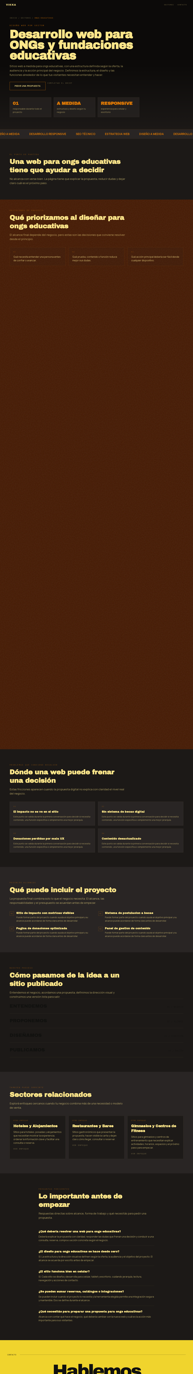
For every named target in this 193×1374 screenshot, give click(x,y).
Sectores (169, 5)
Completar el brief (59, 83)
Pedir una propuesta (28, 86)
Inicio (13, 18)
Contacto (182, 5)
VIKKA (11, 4)
